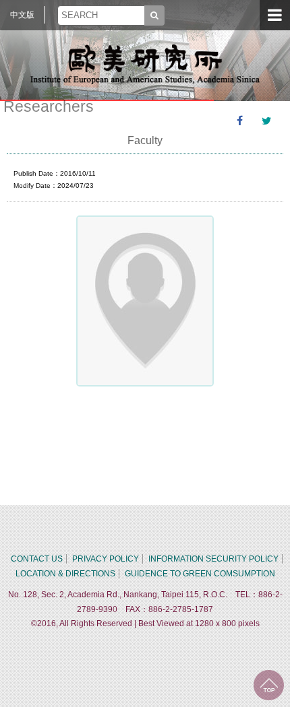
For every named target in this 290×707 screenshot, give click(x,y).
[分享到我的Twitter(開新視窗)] (266, 121)
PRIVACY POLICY (105, 559)
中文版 (22, 15)
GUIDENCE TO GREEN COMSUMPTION (200, 573)
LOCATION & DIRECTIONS (65, 573)
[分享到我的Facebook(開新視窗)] (239, 121)
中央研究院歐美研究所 (145, 64)
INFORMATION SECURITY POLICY (213, 559)
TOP (269, 685)
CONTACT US (37, 559)
